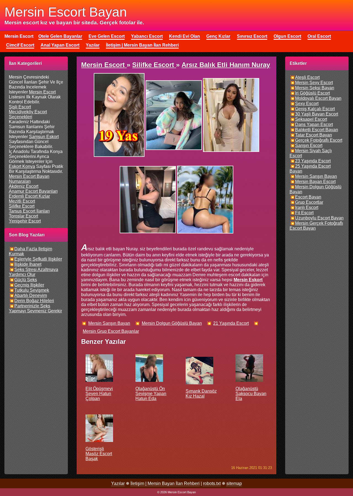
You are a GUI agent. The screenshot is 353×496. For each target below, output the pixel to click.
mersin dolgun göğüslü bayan (172, 323)
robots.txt (212, 483)
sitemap (234, 483)
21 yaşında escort (231, 323)
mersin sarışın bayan (109, 323)
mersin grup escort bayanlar (111, 331)
